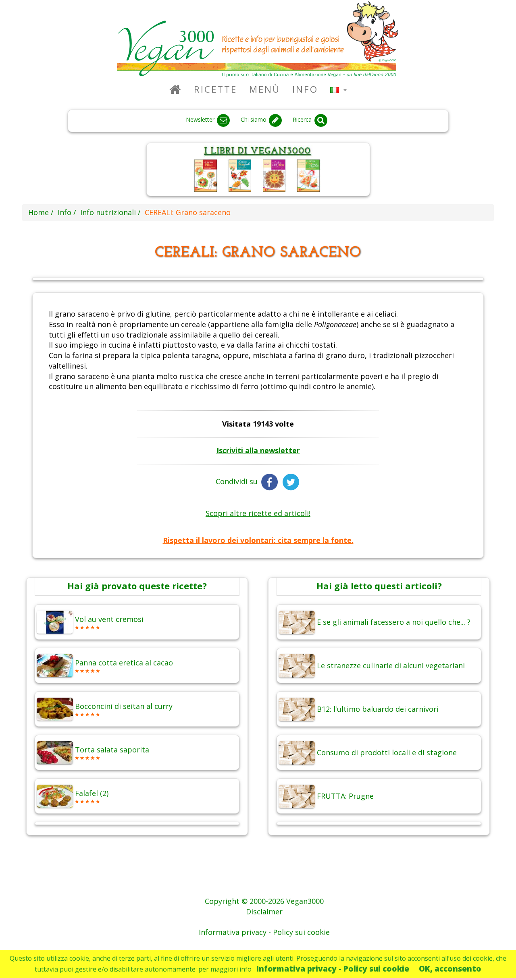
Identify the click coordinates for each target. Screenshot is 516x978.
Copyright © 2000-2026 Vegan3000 (264, 901)
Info (305, 89)
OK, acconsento (450, 968)
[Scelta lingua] (338, 89)
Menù (264, 89)
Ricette (215, 89)
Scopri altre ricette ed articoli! (258, 513)
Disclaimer (264, 911)
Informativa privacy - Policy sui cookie (332, 968)
